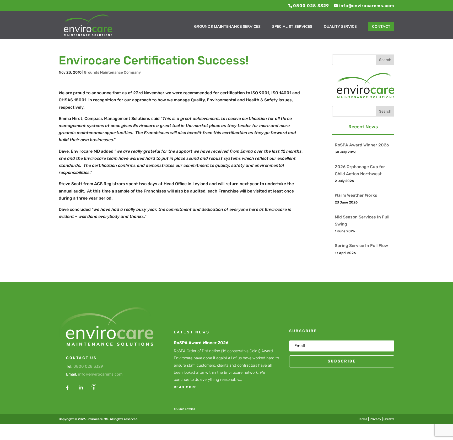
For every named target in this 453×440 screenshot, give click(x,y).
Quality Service (340, 27)
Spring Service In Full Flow (361, 245)
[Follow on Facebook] (67, 387)
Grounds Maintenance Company (112, 72)
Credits (389, 419)
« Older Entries (184, 409)
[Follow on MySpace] (93, 387)
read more (185, 387)
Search (385, 60)
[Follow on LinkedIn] (81, 387)
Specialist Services (292, 27)
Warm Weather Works (356, 195)
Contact (381, 26)
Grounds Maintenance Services (227, 27)
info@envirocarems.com (100, 374)
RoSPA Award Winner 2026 (362, 144)
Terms (362, 419)
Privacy (375, 419)
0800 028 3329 (88, 366)
